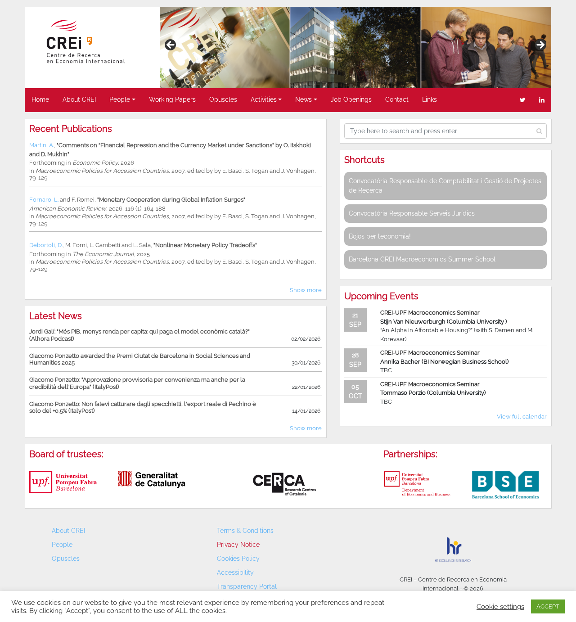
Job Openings (351, 99)
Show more (306, 290)
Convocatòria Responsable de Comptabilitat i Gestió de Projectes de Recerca (445, 185)
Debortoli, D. (46, 245)
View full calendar (522, 416)
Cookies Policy (238, 558)
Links (429, 99)
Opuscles (223, 99)
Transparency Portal (247, 586)
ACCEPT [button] (547, 606)
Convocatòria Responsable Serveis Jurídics (412, 213)
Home (40, 99)
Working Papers (172, 99)
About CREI (79, 99)
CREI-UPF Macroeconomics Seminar (430, 312)
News (303, 99)
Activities (264, 99)
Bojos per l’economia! (380, 236)
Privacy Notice (238, 544)
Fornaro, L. (43, 199)
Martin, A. (41, 145)
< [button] (171, 45)
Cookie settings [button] (500, 606)
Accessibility (235, 572)
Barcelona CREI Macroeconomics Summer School (422, 259)
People (119, 99)
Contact (397, 99)
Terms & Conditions (245, 530)
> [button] (540, 45)
